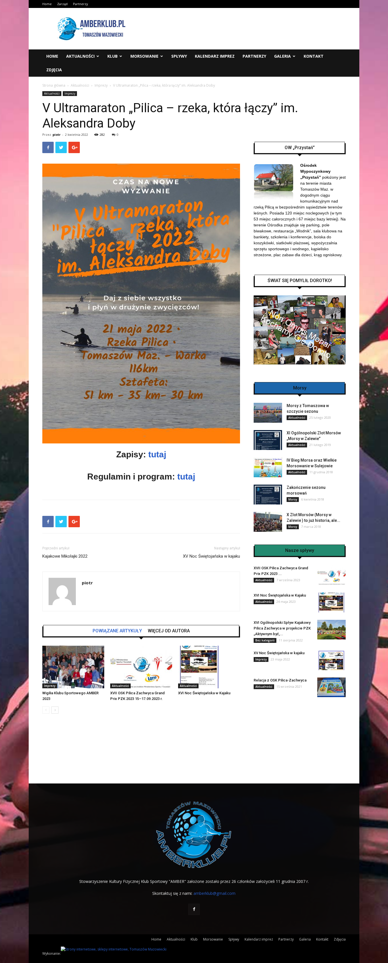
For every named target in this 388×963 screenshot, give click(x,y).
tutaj (156, 454)
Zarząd (62, 4)
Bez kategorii (265, 640)
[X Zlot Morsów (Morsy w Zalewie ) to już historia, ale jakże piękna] (268, 522)
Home (47, 4)
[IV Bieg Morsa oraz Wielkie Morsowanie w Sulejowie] (268, 467)
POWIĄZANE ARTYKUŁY (117, 631)
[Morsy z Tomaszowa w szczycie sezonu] (268, 413)
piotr (57, 134)
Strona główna (53, 85)
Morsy (292, 499)
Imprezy (101, 85)
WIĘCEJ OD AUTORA (169, 631)
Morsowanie (144, 56)
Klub (112, 56)
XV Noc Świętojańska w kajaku (211, 556)
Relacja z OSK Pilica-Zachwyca (280, 680)
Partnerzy (80, 4)
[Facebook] (194, 909)
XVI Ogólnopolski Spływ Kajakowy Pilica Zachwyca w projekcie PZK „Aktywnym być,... (282, 628)
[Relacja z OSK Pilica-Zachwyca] (331, 687)
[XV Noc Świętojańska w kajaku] (331, 660)
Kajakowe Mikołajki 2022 (64, 556)
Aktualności (80, 56)
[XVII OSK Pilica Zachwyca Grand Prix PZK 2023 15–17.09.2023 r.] (141, 667)
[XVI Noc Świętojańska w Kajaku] (209, 667)
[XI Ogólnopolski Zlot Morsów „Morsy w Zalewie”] (268, 440)
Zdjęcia (54, 69)
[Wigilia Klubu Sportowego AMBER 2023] (73, 667)
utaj (187, 476)
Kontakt (314, 56)
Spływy (179, 56)
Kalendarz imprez (215, 56)
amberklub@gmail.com (214, 893)
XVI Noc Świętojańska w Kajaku (204, 693)
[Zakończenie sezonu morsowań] (268, 495)
